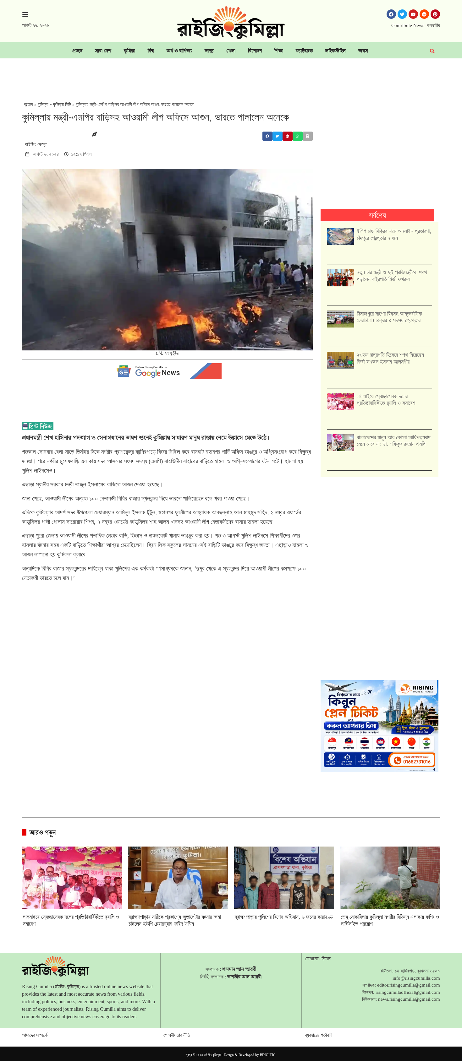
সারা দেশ (103, 50)
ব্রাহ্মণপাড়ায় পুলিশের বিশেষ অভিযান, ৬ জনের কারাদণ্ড (284, 917)
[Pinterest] (435, 14)
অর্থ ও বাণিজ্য (179, 50)
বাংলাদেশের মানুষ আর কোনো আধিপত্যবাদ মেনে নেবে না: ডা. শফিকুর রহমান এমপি (394, 440)
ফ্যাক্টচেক (304, 50)
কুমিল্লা (129, 50)
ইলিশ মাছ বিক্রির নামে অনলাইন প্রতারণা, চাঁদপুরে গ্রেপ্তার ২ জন (394, 234)
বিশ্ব (151, 50)
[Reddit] (424, 14)
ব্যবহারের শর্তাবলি (318, 1035)
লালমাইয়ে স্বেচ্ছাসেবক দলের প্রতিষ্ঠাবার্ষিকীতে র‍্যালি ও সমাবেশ (386, 399)
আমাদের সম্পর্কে (34, 1035)
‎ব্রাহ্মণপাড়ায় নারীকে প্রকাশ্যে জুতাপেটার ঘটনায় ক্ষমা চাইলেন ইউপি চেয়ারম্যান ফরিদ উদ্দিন (175, 920)
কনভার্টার (433, 25)
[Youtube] (413, 14)
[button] (267, 136)
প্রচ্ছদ (77, 50)
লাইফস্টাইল (335, 50)
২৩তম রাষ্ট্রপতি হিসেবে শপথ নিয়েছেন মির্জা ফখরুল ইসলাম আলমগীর (390, 358)
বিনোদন (255, 50)
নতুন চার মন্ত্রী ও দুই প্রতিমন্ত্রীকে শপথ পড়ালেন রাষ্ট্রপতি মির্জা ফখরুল (392, 275)
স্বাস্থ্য (209, 50)
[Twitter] (402, 14)
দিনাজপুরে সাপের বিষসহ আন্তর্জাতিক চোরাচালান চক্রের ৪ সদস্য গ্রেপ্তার (389, 317)
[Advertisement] (231, 76)
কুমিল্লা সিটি (62, 104)
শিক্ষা (278, 50)
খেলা (230, 50)
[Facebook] (391, 14)
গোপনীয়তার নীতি (176, 1035)
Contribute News (407, 25)
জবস (363, 50)
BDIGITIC (267, 1055)
